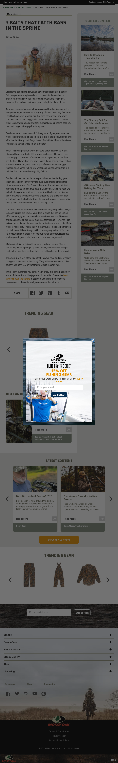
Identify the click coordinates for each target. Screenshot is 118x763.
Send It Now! (59, 395)
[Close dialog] (92, 340)
